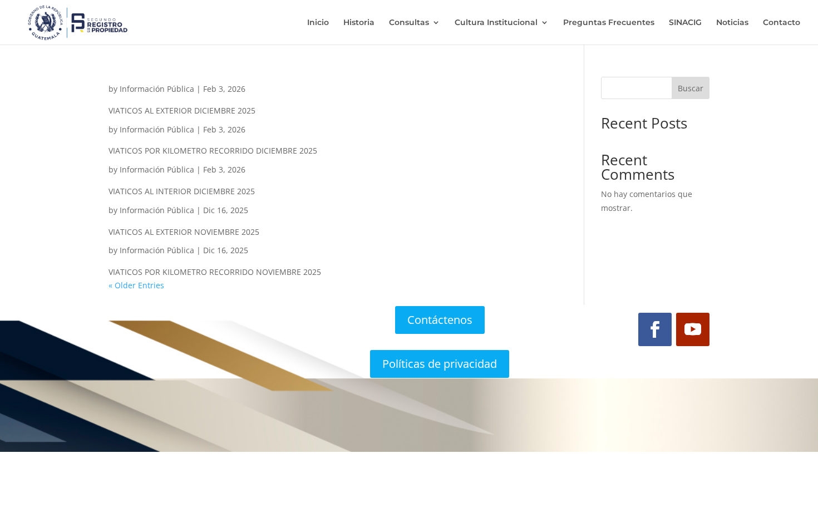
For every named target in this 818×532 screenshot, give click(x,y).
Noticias (732, 22)
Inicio (318, 22)
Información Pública (157, 88)
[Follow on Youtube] (692, 329)
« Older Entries (136, 285)
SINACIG (685, 22)
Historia (358, 22)
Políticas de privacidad (439, 363)
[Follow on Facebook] (655, 329)
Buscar (690, 88)
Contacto (781, 22)
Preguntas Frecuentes (608, 22)
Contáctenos (439, 319)
